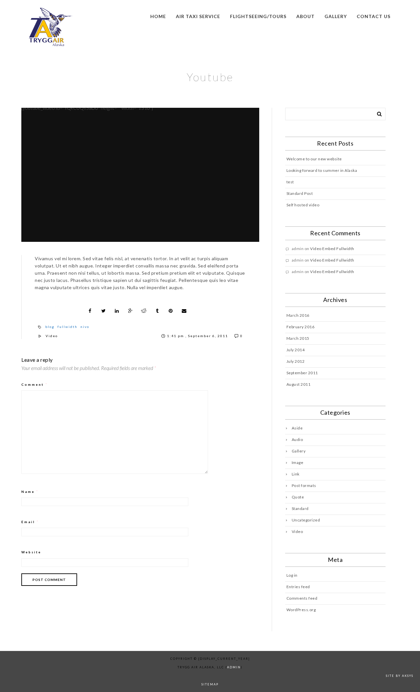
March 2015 (297, 338)
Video (52, 336)
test (290, 181)
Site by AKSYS (399, 676)
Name (30, 492)
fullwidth (67, 327)
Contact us (373, 16)
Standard (300, 508)
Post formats (304, 485)
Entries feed (298, 586)
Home (158, 16)
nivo (84, 327)
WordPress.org (301, 609)
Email (30, 522)
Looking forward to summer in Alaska (321, 170)
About (305, 16)
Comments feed (302, 598)
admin (234, 667)
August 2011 (298, 384)
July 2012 (295, 361)
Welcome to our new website (314, 158)
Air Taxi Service (198, 16)
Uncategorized (306, 520)
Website (31, 552)
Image (298, 462)
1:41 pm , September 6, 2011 (198, 336)
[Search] (377, 112)
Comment (34, 384)
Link (296, 474)
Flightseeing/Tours (258, 16)
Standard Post (299, 193)
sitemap (210, 684)
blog (49, 327)
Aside (297, 428)
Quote (298, 497)
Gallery (336, 16)
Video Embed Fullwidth (332, 248)
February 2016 (300, 326)
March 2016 (297, 315)
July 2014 (295, 349)
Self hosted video (303, 204)
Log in (292, 575)
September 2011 (302, 372)
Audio (297, 439)
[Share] (89, 310)
